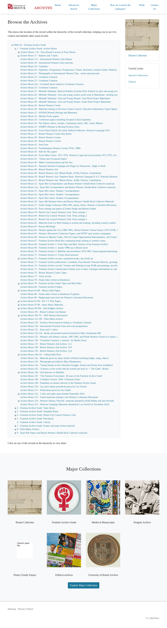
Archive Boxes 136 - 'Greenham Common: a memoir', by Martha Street (53, 340)
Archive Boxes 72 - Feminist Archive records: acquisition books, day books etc (56, 258)
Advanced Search (73, 7)
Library (132, 81)
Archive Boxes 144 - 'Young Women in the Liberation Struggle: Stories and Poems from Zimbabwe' (66, 365)
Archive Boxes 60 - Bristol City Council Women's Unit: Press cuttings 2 (53, 216)
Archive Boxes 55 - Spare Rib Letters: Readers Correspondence (49, 198)
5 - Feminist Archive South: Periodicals (35, 418)
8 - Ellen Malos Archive (28, 429)
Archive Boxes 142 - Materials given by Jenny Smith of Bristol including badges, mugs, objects (64, 358)
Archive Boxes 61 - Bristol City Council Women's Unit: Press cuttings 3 (53, 219)
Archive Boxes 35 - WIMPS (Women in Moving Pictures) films (49, 127)
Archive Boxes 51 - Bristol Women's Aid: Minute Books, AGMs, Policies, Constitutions (60, 180)
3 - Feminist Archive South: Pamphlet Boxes (37, 411)
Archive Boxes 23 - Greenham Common (38, 80)
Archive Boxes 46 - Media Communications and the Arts (46, 162)
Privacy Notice (25, 609)
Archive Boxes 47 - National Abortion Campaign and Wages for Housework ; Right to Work (63, 166)
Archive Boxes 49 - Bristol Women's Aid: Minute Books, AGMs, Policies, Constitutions (60, 173)
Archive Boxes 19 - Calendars (34, 66)
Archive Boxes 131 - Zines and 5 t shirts (39, 329)
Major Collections (94, 7)
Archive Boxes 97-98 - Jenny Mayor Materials (41, 305)
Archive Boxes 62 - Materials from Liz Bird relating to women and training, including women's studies (68, 223)
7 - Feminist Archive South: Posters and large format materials (46, 426)
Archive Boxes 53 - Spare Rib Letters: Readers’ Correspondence (49, 191)
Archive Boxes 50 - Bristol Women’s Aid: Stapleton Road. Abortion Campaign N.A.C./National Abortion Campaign (73, 176)
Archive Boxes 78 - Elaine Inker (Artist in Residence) (45, 280)
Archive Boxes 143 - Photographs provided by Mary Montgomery (50, 361)
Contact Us (155, 7)
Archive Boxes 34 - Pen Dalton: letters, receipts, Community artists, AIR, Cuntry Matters (61, 123)
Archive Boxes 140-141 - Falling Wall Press (40, 354)
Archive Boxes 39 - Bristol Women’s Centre (40, 141)
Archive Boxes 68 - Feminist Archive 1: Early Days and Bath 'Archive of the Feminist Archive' (64, 244)
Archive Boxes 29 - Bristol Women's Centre (40, 105)
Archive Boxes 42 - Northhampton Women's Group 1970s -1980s (50, 148)
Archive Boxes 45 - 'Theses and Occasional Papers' (43, 159)
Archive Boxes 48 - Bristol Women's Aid (39, 169)
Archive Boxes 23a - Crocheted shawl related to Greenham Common (52, 84)
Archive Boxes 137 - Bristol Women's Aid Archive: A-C (46, 344)
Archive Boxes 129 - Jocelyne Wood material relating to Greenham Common (55, 322)
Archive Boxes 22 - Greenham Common (38, 77)
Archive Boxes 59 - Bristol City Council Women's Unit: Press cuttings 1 (53, 212)
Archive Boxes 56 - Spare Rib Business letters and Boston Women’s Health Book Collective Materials (67, 201)
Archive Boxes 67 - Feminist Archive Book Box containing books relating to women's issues (63, 241)
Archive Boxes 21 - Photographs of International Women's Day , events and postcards (59, 73)
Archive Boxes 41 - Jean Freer (34, 144)
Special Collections (138, 75)
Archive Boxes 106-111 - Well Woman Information (44, 315)
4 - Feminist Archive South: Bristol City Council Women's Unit (46, 415)
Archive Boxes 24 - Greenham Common (38, 87)
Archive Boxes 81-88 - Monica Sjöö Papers (40, 290)
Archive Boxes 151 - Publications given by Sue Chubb (45, 390)
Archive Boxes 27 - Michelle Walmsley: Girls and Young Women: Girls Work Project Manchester (65, 98)
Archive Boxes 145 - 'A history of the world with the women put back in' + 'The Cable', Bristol (64, 369)
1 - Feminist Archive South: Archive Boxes (37, 48)
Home (58, 5)
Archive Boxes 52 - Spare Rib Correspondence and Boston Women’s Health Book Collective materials (67, 183)
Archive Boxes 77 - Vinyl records (35, 276)
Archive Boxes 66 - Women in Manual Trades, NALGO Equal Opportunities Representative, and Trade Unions (71, 237)
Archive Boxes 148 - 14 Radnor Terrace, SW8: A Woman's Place (50, 379)
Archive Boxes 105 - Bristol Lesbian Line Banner (43, 312)
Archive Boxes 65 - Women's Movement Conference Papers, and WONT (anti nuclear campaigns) (65, 233)
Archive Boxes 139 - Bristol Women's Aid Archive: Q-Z (46, 351)
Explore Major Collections (83, 585)
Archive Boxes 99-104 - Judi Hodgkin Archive (41, 308)
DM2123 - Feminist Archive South (30, 45)
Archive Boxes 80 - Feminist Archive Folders (41, 287)
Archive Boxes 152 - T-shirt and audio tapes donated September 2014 (52, 394)
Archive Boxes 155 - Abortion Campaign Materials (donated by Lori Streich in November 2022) (64, 404)
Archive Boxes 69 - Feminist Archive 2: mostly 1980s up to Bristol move (54, 248)
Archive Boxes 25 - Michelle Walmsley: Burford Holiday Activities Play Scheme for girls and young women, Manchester (76, 91)
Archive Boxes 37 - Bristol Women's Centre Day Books (45, 134)
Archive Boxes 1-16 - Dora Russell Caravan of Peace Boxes (47, 52)
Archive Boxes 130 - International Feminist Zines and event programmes (54, 326)
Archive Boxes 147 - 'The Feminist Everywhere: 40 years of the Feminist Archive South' (61, 376)
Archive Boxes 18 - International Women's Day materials (46, 63)
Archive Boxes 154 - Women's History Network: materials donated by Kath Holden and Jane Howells (67, 401)
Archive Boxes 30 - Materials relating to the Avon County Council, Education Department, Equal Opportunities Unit (74, 109)
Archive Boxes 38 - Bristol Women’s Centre (40, 137)
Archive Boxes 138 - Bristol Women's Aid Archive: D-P (46, 347)
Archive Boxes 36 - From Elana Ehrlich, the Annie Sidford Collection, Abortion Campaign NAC (65, 130)
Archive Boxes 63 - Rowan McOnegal (37, 226)
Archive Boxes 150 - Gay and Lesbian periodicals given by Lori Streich (53, 386)
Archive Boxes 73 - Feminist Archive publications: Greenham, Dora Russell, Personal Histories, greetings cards (71, 262)
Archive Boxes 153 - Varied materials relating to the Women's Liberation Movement (59, 397)
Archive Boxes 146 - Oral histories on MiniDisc (42, 372)
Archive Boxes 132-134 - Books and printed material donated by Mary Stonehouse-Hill (60, 333)
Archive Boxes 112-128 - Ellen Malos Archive (41, 319)
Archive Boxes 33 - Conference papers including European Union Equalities (55, 119)
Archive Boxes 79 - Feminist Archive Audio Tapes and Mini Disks (50, 283)
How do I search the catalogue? (120, 7)
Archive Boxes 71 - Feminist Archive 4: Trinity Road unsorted (49, 255)
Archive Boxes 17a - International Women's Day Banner (46, 59)
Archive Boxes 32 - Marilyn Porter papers (39, 116)
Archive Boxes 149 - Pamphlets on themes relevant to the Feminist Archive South (58, 383)
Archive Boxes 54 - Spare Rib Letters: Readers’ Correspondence (49, 194)
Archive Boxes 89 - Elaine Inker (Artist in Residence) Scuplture (49, 294)
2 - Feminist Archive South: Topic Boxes (36, 408)
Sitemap (12, 609)
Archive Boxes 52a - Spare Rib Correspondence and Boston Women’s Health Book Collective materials (67, 187)
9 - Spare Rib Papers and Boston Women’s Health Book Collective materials (52, 433)
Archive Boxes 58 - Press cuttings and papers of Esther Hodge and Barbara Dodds (58, 208)
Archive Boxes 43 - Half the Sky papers (38, 151)
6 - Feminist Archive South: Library (33, 422)
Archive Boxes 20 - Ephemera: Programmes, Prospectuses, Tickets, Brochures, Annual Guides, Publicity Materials (73, 70)
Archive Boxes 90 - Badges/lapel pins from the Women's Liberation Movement (56, 297)
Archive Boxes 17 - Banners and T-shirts (39, 55)
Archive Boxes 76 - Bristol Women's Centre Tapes (43, 273)
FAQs (142, 5)
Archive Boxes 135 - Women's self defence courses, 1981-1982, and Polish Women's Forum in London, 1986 (70, 337)
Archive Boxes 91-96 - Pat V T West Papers (40, 301)
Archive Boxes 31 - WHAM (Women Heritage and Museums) (48, 112)
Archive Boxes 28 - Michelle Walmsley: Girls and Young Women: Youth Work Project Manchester (65, 102)
